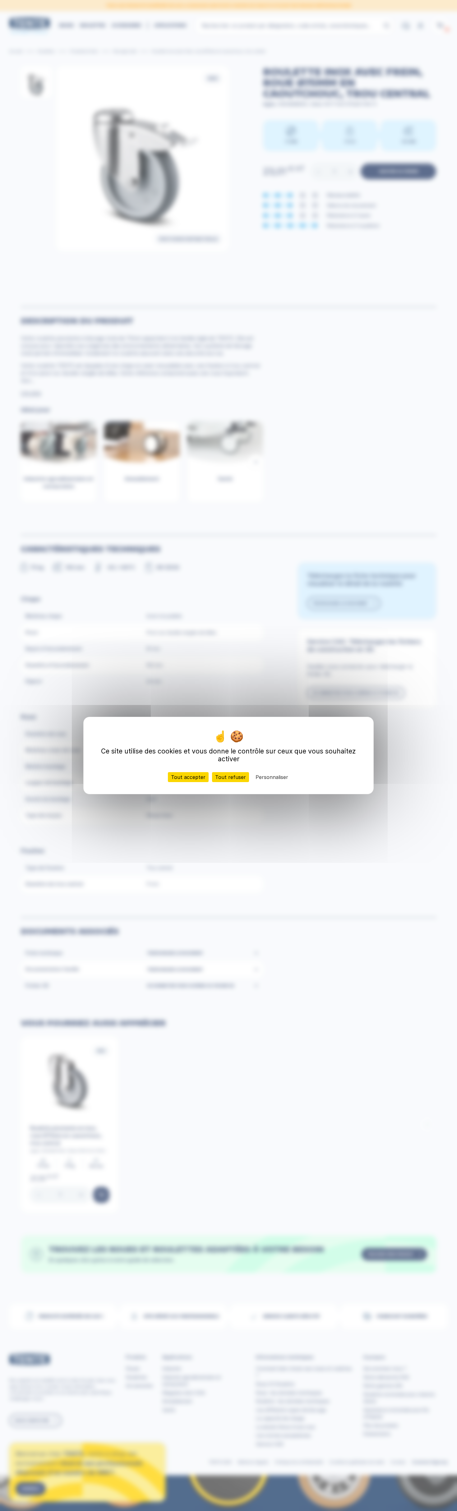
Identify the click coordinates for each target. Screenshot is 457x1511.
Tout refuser (230, 777)
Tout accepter (188, 777)
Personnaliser (272, 777)
